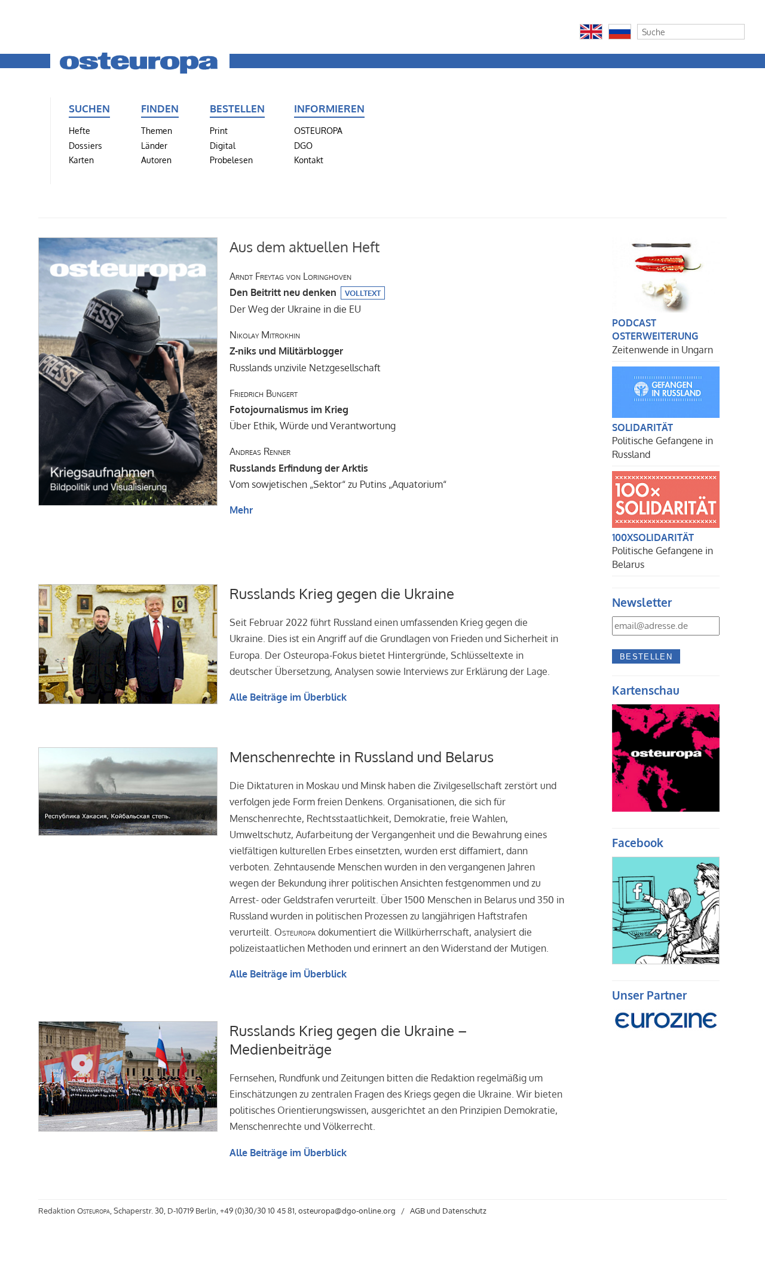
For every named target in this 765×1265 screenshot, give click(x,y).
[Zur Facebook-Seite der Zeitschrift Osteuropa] (666, 961)
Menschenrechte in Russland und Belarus (362, 756)
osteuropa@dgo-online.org (347, 1210)
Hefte (79, 130)
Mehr (241, 510)
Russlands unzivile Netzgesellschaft (305, 351)
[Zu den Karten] (666, 808)
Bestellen (646, 656)
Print (219, 130)
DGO (303, 145)
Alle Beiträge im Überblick (288, 697)
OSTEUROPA (318, 130)
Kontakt (308, 159)
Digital (222, 145)
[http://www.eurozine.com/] (666, 1035)
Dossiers (85, 145)
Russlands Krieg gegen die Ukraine (342, 593)
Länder (154, 145)
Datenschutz (464, 1210)
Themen (156, 130)
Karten (81, 159)
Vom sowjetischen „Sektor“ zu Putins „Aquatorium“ (338, 467)
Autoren (156, 159)
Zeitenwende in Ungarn (662, 350)
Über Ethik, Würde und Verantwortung (313, 409)
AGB (417, 1210)
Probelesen (231, 159)
